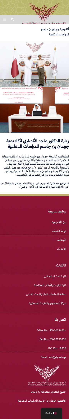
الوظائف (61, 240)
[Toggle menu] (4, 19)
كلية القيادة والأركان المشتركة (50, 285)
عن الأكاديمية (59, 222)
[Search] (12, 19)
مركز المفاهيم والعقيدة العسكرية (47, 303)
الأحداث (61, 249)
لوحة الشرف (59, 231)
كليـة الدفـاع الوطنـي (55, 277)
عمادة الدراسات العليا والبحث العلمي (46, 294)
